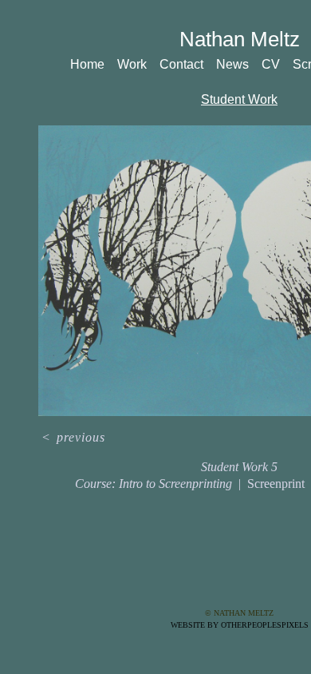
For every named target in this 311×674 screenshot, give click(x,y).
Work (136, 64)
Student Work (239, 99)
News (238, 64)
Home (90, 64)
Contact (186, 64)
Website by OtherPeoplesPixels (240, 624)
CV (275, 64)
